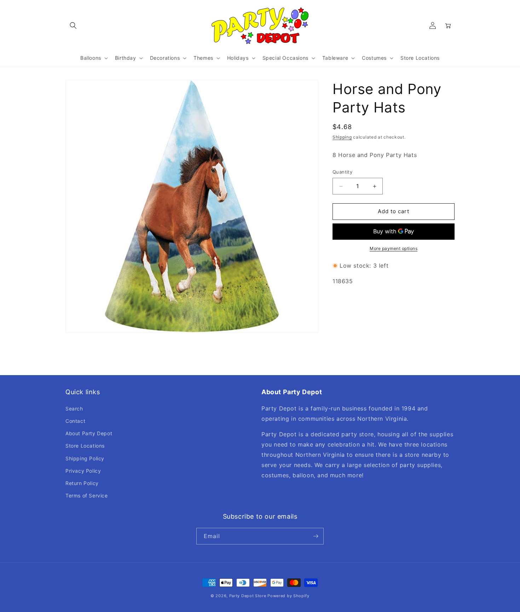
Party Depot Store (247, 595)
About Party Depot (88, 433)
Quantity (342, 172)
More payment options (393, 248)
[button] (73, 25)
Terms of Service (86, 495)
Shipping (342, 137)
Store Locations (85, 446)
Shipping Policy (84, 458)
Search (74, 409)
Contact (75, 421)
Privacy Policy (83, 471)
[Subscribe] (315, 536)
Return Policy (82, 483)
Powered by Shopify (288, 595)
